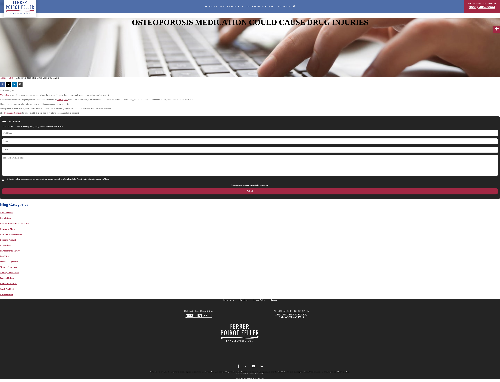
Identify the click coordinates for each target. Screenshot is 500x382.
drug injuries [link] (62, 99)
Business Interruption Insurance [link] (14, 223)
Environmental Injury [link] (10, 251)
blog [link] (11, 78)
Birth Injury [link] (5, 218)
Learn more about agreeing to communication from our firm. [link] (250, 185)
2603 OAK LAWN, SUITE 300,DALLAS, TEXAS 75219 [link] (291, 315)
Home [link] (3, 78)
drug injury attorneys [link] (12, 113)
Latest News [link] (228, 300)
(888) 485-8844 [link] (482, 7)
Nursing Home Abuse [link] (9, 273)
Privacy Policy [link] (259, 300)
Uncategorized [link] (6, 294)
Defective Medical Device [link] (11, 234)
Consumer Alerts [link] (7, 229)
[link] (496, 29)
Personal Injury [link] (7, 278)
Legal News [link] (5, 256)
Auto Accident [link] (6, 212)
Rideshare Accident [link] (8, 283)
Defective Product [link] (8, 240)
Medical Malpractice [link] (9, 262)
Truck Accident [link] (7, 289)
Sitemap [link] (273, 300)
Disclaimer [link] (243, 300)
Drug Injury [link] (5, 245)
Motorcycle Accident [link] (9, 267)
